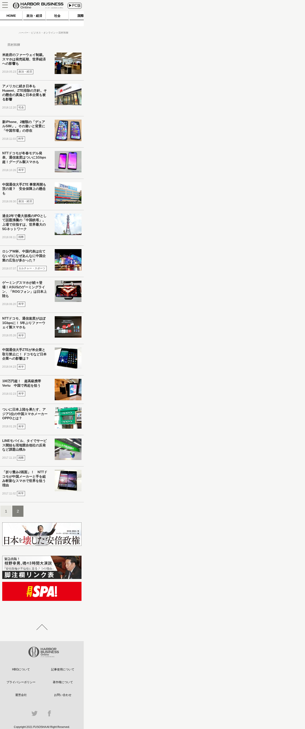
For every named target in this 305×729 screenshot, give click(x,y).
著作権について (63, 682)
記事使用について (62, 669)
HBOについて (21, 669)
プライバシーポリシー (21, 682)
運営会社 (21, 695)
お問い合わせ (62, 695)
